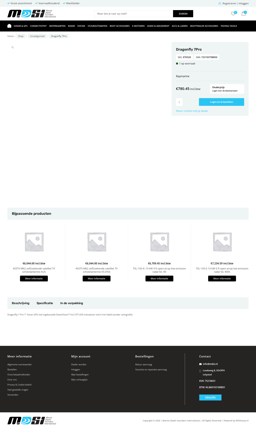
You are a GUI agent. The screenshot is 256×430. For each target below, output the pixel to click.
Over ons (12, 379)
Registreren (229, 3)
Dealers (210, 397)
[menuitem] (9, 25)
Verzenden (12, 394)
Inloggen (244, 3)
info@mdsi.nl (210, 364)
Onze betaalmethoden (18, 374)
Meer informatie (34, 278)
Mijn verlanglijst (79, 379)
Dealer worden (78, 364)
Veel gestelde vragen (17, 389)
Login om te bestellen (221, 102)
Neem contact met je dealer (192, 111)
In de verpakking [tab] (71, 303)
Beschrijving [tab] (20, 303)
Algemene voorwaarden (19, 364)
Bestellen (12, 369)
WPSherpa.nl (242, 420)
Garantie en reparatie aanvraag (151, 369)
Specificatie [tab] (45, 303)
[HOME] (9, 25)
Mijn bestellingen (80, 374)
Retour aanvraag (143, 364)
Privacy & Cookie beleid (19, 384)
